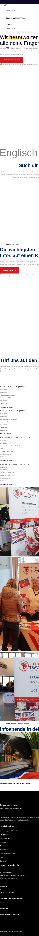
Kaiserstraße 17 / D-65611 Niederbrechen (13, 875)
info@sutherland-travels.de (8, 878)
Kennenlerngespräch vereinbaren (10, 831)
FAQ (1, 857)
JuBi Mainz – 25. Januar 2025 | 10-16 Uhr (13, 411)
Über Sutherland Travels (7, 853)
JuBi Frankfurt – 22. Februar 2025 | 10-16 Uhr (14, 464)
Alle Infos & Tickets (6, 407)
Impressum (3, 886)
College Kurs (4, 834)
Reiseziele (3, 842)
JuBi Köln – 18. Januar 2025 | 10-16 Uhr (13, 387)
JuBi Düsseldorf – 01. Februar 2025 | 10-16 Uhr (15, 437)
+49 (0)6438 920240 (6, 872)
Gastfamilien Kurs (5, 838)
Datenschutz (4, 884)
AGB (1, 889)
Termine (2, 846)
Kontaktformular (5, 850)
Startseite (3, 861)
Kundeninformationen (7, 892)
